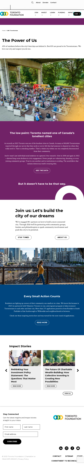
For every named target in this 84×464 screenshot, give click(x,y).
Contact (53, 2)
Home (3, 30)
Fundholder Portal (22, 7)
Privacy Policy (23, 459)
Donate (45, 2)
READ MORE (18, 386)
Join (36, 12)
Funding (61, 12)
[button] (32, 2)
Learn (52, 12)
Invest (44, 12)
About (38, 2)
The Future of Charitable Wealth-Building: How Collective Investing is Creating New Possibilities (24, 375)
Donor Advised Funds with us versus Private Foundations (57, 372)
